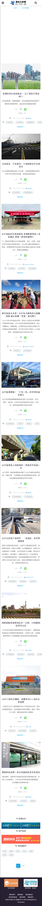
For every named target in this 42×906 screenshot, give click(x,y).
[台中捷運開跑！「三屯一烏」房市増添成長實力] (21, 375)
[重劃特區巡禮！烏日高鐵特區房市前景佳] (21, 755)
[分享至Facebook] (20, 109)
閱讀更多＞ (21, 127)
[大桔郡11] (11, 825)
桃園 (11, 851)
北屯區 (20, 423)
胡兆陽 (30, 188)
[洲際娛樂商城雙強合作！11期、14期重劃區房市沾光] (21, 605)
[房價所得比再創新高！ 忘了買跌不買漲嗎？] (21, 76)
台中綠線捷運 (16, 496)
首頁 (15, 8)
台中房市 (21, 268)
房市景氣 (30, 654)
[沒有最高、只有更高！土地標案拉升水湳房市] (21, 146)
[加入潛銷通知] (21, 839)
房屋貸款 (9, 122)
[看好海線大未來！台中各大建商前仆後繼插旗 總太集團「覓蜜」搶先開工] (21, 294)
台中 (24, 851)
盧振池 (30, 118)
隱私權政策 (29, 894)
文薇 (29, 726)
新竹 (18, 851)
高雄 (11, 855)
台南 (4, 855)
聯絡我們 (30, 897)
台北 (4, 851)
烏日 (37, 423)
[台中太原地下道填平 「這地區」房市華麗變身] (21, 521)
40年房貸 (19, 122)
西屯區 (29, 423)
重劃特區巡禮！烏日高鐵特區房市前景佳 (21, 772)
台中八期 (11, 730)
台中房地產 (16, 192)
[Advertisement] (21, 42)
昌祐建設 (11, 268)
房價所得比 (30, 122)
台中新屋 (22, 581)
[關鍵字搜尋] (35, 2)
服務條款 (20, 894)
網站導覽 (22, 897)
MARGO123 (29, 577)
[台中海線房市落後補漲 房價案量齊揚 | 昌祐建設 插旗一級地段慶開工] (21, 216)
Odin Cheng (29, 264)
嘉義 (31, 851)
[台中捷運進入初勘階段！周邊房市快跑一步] (21, 448)
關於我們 (12, 894)
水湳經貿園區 (28, 192)
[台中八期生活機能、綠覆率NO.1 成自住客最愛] (21, 680)
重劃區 (33, 801)
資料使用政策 (13, 897)
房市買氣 (20, 654)
